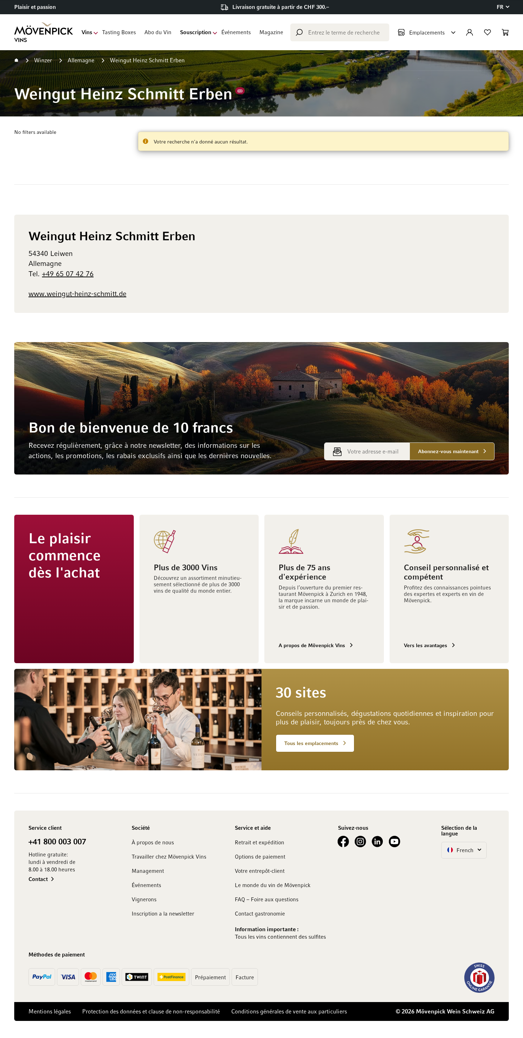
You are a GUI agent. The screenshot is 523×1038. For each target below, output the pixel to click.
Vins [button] (86, 32)
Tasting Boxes (119, 32)
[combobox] (339, 32)
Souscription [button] (195, 32)
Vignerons (144, 899)
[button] (503, 7)
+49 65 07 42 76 (68, 273)
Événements (236, 32)
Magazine (271, 32)
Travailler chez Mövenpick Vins (169, 856)
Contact (38, 879)
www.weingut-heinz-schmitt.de (77, 293)
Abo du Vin (157, 32)
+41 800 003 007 (57, 841)
